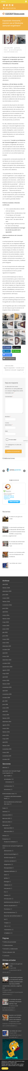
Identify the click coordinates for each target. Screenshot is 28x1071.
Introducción (7, 899)
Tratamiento (7, 929)
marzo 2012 (5, 752)
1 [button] (9, 480)
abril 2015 (5, 711)
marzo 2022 (5, 639)
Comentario (9, 396)
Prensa (5, 50)
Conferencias (8, 786)
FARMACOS (7, 885)
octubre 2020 (6, 663)
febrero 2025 (6, 601)
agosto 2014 (6, 725)
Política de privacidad (9, 942)
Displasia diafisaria (9, 871)
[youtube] (12, 6)
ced (5, 52)
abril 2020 (5, 677)
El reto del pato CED (9, 952)
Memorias (5, 825)
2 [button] (11, 480)
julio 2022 (5, 632)
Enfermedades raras (8, 793)
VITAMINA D (7, 933)
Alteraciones (7, 851)
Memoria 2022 (8, 366)
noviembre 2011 (6, 756)
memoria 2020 (6, 815)
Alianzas (4, 767)
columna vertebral (9, 861)
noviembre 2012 (6, 749)
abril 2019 (5, 691)
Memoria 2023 (8, 828)
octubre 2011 (6, 759)
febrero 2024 (6, 618)
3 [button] (12, 480)
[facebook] (4, 6)
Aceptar (5, 1068)
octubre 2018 (6, 697)
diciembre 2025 (6, 591)
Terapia (6, 923)
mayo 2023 (5, 622)
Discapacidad (8, 868)
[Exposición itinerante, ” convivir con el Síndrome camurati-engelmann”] (14, 39)
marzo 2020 (5, 680)
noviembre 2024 (7, 605)
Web (6, 431)
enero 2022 (5, 642)
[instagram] (10, 6)
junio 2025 (5, 594)
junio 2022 (5, 636)
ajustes (21, 1065)
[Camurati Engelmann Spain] (12, 13)
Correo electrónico (8, 424)
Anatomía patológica (10, 854)
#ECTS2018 (7, 776)
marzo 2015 (5, 715)
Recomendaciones (9, 912)
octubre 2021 (6, 649)
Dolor (5, 875)
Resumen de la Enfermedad (12, 916)
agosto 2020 (6, 670)
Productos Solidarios (10, 842)
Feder (4, 808)
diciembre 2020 (6, 660)
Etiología (6, 881)
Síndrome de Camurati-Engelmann (12, 846)
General (18, 48)
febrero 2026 (6, 588)
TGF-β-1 (6, 926)
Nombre (7, 416)
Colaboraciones (8, 945)
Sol (5, 919)
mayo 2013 (5, 739)
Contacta (6, 955)
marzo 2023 (5, 625)
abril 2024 (5, 612)
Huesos (6, 895)
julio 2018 (4, 701)
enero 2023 (5, 629)
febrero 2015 (6, 718)
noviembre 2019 (6, 687)
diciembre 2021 (6, 646)
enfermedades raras (12, 52)
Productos (5, 839)
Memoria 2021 (6, 818)
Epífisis (6, 878)
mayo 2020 (5, 673)
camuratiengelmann (16, 50)
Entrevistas (9, 782)
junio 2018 (5, 704)
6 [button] (16, 480)
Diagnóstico (7, 864)
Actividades (7, 779)
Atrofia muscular (9, 857)
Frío (5, 892)
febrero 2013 (6, 745)
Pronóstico (7, 909)
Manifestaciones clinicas (11, 902)
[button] (3, 471)
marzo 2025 (5, 598)
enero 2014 (5, 735)
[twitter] (7, 6)
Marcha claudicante (10, 905)
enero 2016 (5, 708)
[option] (14, 470)
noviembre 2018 (6, 694)
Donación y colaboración (10, 949)
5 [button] (15, 480)
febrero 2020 (6, 684)
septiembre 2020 (7, 667)
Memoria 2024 (8, 831)
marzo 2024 (5, 615)
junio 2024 (5, 608)
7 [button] (18, 480)
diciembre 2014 (6, 721)
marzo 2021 (5, 656)
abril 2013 (5, 742)
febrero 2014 (6, 732)
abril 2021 (5, 653)
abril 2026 (5, 584)
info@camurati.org (10, 8)
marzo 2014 (5, 728)
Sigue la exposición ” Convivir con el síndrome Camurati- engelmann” (14, 370)
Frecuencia (7, 888)
